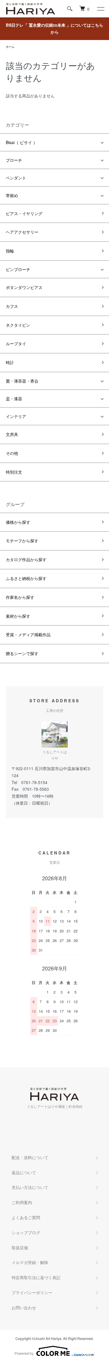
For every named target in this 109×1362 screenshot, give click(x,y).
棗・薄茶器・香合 (22, 381)
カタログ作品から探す (26, 559)
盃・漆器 (14, 398)
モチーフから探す (22, 540)
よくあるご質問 (26, 1217)
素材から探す (18, 616)
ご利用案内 (22, 1202)
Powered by (24, 1353)
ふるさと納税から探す (26, 578)
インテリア (16, 416)
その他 (12, 453)
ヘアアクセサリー (22, 232)
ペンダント (16, 178)
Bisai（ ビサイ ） (21, 142)
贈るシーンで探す (22, 653)
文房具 (12, 434)
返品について (24, 1172)
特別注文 (14, 472)
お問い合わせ (24, 1307)
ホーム (10, 47)
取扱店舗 (20, 1247)
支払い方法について (30, 1187)
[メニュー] (100, 8)
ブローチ (14, 160)
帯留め (12, 195)
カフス (12, 306)
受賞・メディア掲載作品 (28, 634)
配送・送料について (30, 1157)
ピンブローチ (18, 269)
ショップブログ (26, 1232)
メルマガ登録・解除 (30, 1262)
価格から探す (18, 522)
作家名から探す (20, 597)
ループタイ (16, 343)
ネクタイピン (18, 325)
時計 (10, 362)
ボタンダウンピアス (24, 287)
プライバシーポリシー (32, 1292)
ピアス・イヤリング (24, 213)
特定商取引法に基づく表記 (36, 1277)
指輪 (10, 251)
